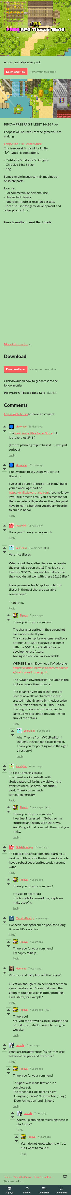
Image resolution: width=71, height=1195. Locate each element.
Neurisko (21, 968)
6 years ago (35, 766)
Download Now (15, 71)
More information (16, 344)
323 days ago (36, 465)
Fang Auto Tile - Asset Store (23, 144)
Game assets (10, 1181)
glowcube (21, 426)
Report (37, 1176)
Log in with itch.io (16, 414)
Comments (61, 1192)
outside (20, 1045)
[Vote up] (4, 426)
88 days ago (35, 426)
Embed (47, 1176)
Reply (12, 455)
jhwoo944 (21, 525)
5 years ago (35, 547)
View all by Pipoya (22, 1176)
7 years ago (41, 847)
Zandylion (21, 766)
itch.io (7, 1176)
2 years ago (36, 525)
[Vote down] (4, 431)
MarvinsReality (25, 918)
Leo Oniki (21, 547)
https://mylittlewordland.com (29, 492)
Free (20, 1181)
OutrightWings (24, 847)
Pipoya (24, 615)
